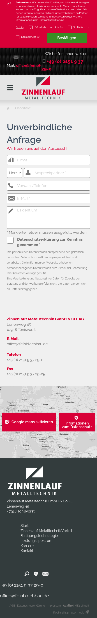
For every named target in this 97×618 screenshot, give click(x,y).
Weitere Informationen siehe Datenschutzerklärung (49, 18)
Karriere (27, 546)
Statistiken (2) (80, 27)
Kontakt (27, 551)
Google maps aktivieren (32, 422)
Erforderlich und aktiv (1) (48, 27)
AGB (12, 605)
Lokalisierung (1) (30, 36)
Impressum (54, 605)
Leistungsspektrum (37, 541)
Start (24, 525)
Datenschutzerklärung (38, 239)
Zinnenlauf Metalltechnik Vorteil (46, 531)
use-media (78, 612)
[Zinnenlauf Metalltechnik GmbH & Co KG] (35, 480)
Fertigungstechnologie (39, 536)
